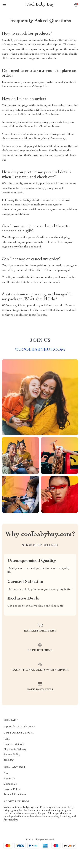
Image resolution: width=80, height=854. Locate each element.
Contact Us (10, 784)
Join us (40, 340)
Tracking (9, 760)
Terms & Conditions (15, 794)
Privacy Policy (12, 789)
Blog (6, 773)
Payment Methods (14, 744)
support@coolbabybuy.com (19, 726)
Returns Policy (12, 754)
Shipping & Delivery (15, 749)
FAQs (7, 739)
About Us (9, 779)
